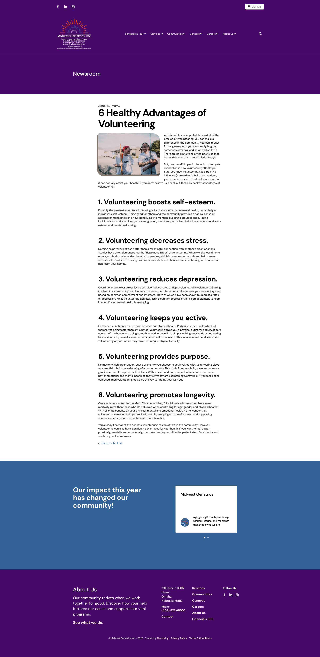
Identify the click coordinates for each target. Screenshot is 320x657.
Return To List (111, 443)
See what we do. (88, 622)
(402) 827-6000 (174, 610)
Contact (168, 617)
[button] (260, 33)
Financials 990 (203, 619)
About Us (228, 33)
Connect (195, 33)
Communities (175, 33)
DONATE (257, 6)
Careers (211, 33)
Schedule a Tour (134, 33)
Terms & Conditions (200, 638)
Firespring (162, 638)
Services (155, 33)
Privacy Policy (179, 638)
